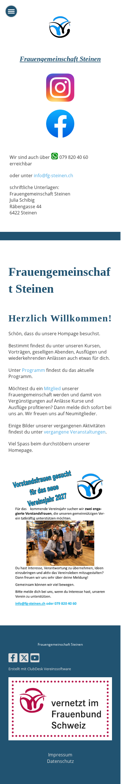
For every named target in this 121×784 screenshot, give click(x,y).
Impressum (60, 755)
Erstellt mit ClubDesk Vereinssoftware (39, 668)
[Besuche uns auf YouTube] (34, 659)
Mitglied (52, 388)
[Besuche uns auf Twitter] (23, 659)
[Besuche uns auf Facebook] (12, 659)
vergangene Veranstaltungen (75, 432)
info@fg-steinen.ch (53, 175)
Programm (33, 370)
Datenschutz (60, 761)
